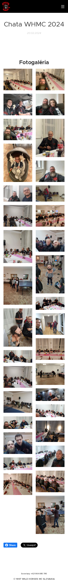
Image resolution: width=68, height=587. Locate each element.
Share (12, 545)
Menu (62, 6)
